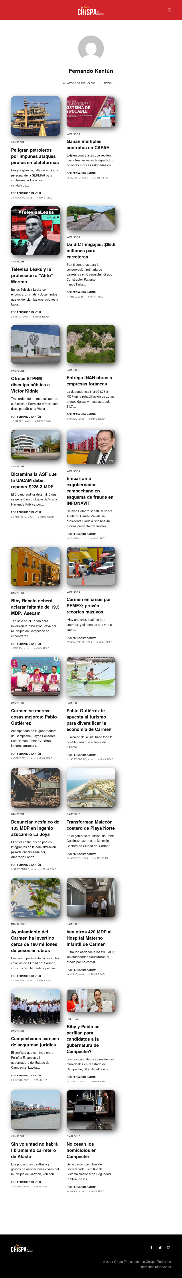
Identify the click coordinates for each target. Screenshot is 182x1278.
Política (72, 1018)
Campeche (18, 142)
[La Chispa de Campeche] (91, 10)
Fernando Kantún (29, 193)
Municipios (18, 924)
